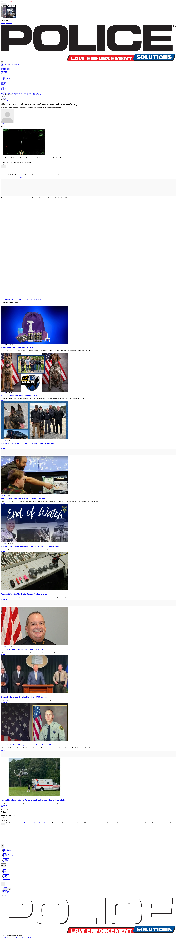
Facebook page (19, 177)
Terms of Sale (16, 937)
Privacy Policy (4, 937)
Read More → (4, 352)
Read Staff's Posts (4, 125)
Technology (3, 83)
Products (28, 93)
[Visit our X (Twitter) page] (2, 812)
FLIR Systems (19, 299)
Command (3, 65)
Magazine (11, 93)
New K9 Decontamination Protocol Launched (17, 347)
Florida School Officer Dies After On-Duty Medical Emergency (23, 649)
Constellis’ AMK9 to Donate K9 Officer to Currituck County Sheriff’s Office (28, 443)
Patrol (2, 73)
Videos (16, 1)
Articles (13, 1)
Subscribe (3, 23)
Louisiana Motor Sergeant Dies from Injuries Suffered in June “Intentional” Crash (30, 546)
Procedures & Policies (5, 78)
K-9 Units (24, 299)
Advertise (3, 94)
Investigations (4, 71)
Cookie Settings (8, 94)
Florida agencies (12, 299)
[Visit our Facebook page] (1, 812)
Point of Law (3, 76)
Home (2, 100)
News (10, 1)
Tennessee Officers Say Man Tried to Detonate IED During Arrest (24, 594)
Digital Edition (9, 23)
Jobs (37, 93)
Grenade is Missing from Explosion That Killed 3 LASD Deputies (24, 697)
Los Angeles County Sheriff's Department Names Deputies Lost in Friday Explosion (30, 745)
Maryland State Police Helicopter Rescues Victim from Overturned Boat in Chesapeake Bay (33, 800)
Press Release (20, 94)
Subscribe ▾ (3, 4)
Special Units (3, 81)
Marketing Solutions (36, 94)
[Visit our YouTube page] (5, 812)
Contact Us (14, 94)
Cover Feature (6, 1)
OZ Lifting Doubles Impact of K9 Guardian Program (19, 395)
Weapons (3, 90)
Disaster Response (5, 68)
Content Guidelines (27, 94)
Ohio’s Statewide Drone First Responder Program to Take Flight (23, 498)
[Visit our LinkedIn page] (4, 812)
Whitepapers (16, 93)
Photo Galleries (33, 93)
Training (2, 86)
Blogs (7, 93)
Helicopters (6, 299)
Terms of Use (10, 937)
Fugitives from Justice (31, 299)
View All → (3, 806)
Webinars (20, 1)
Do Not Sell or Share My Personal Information (29, 937)
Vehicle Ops (3, 88)
